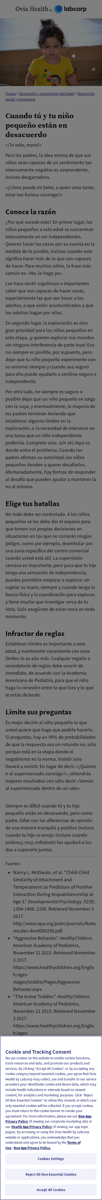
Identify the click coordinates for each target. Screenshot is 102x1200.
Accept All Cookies (51, 1190)
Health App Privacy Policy (31, 1127)
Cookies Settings (51, 1158)
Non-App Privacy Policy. (32, 1148)
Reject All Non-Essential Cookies (51, 1174)
